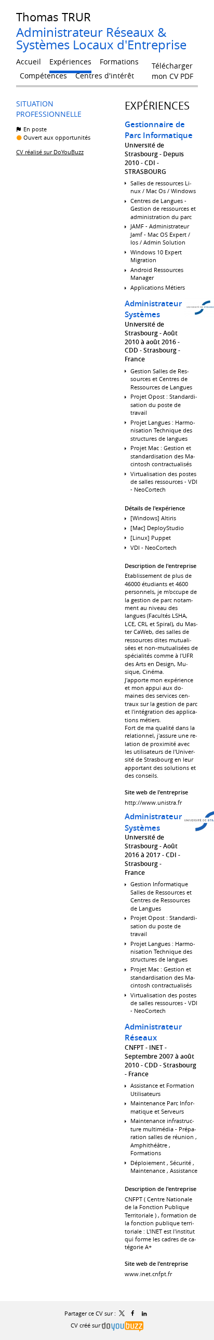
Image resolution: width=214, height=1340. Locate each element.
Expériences (157, 106)
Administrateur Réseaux (153, 1032)
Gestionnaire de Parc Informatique (159, 130)
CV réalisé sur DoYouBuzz (50, 152)
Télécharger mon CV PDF (172, 68)
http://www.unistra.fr (153, 802)
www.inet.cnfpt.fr (148, 1274)
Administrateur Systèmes (153, 309)
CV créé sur (86, 1325)
